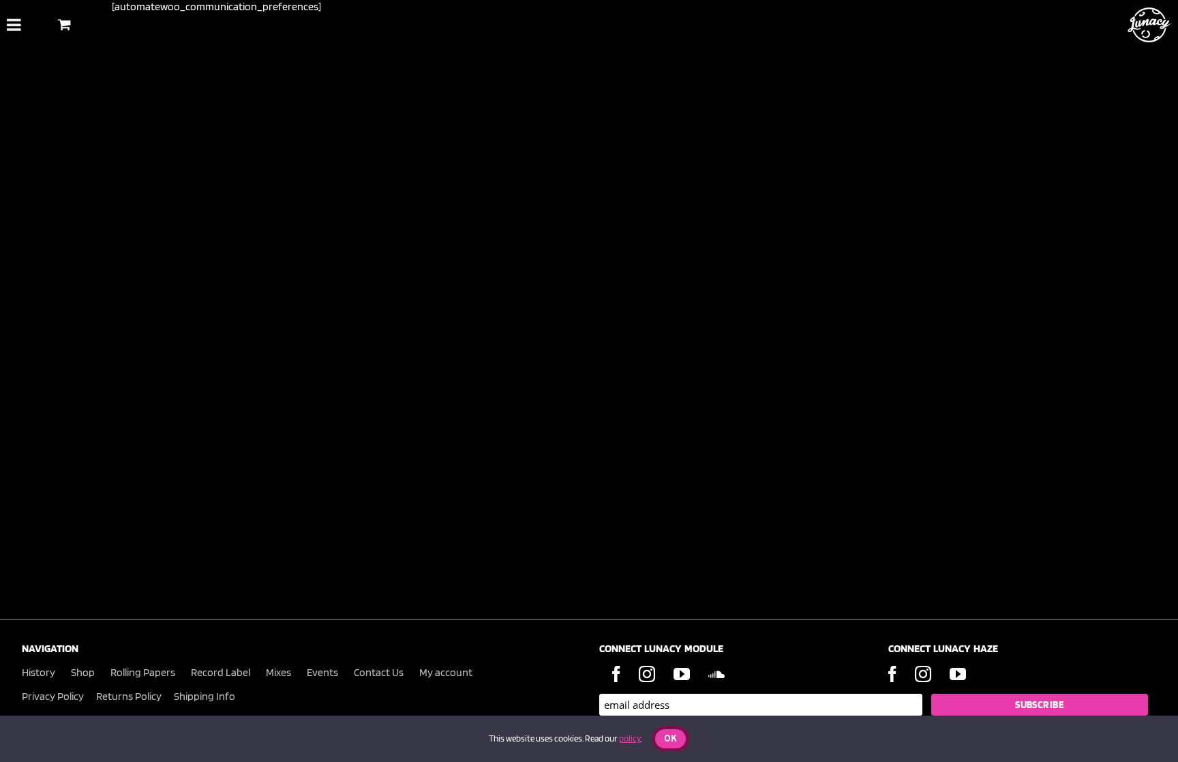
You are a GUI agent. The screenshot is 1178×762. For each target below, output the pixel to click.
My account (445, 672)
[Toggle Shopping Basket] (64, 24)
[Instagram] (647, 674)
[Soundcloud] (716, 674)
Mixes (278, 672)
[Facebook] (616, 674)
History (38, 672)
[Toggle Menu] (14, 24)
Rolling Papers (142, 672)
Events (322, 672)
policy (629, 738)
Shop (83, 672)
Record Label (220, 672)
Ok (670, 739)
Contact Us (379, 672)
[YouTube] (682, 674)
